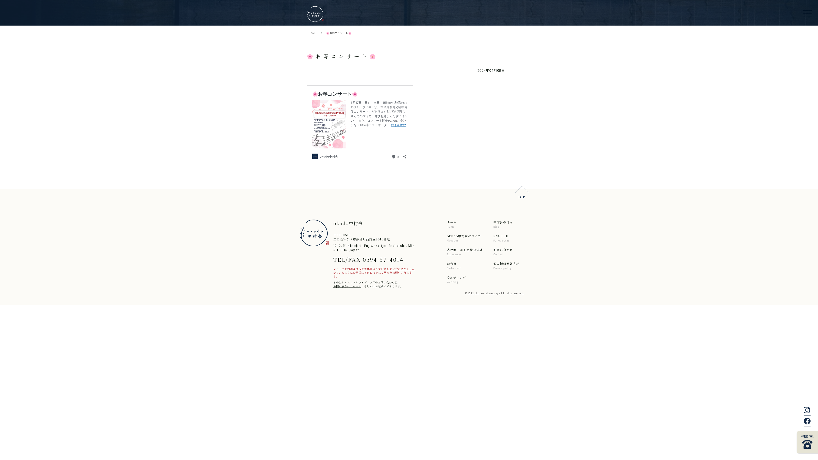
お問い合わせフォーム (401, 268)
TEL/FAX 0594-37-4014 (368, 259)
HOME (313, 33)
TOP (521, 197)
